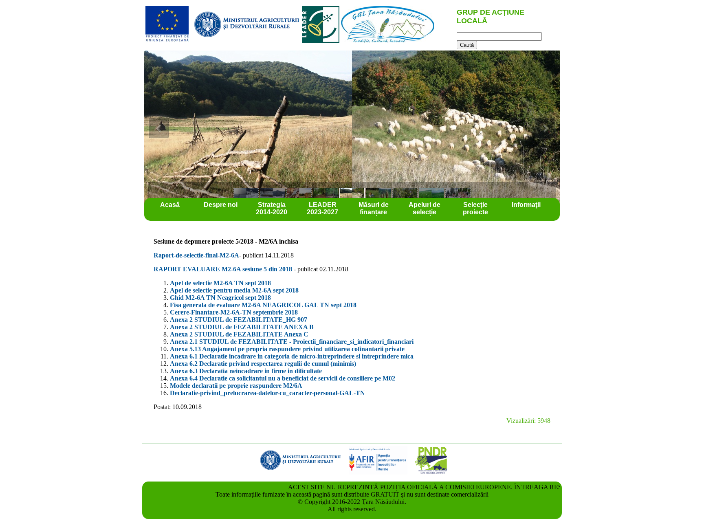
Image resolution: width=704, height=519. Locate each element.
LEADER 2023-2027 (322, 208)
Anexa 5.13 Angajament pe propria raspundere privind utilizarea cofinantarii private (287, 348)
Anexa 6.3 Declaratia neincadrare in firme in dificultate (246, 370)
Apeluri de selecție (424, 208)
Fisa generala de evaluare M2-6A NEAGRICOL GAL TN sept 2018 (263, 304)
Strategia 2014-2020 (271, 208)
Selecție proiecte (475, 208)
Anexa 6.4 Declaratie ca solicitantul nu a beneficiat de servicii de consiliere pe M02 (282, 378)
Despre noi (221, 204)
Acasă (170, 204)
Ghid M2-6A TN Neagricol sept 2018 (220, 297)
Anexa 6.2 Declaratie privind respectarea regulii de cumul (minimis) (263, 363)
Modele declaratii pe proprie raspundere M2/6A (236, 385)
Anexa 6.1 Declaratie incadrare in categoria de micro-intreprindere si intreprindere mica (292, 356)
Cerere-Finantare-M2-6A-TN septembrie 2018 (234, 312)
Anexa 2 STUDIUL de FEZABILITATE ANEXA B (242, 326)
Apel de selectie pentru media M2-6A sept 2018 (234, 290)
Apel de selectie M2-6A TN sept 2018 (220, 282)
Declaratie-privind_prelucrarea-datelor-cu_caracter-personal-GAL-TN (267, 392)
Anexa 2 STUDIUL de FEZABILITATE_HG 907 (238, 319)
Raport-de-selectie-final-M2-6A (196, 255)
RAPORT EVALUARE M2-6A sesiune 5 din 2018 (224, 269)
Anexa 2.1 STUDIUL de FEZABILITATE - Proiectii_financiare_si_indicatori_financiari (292, 341)
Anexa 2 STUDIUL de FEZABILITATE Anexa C (239, 334)
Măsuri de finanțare (374, 208)
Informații (526, 204)
